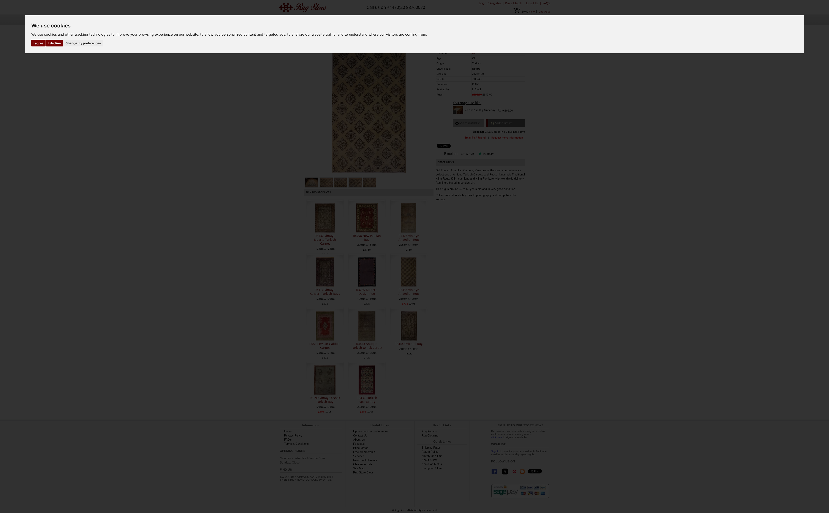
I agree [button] (38, 43)
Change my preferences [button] (83, 43)
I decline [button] (54, 43)
